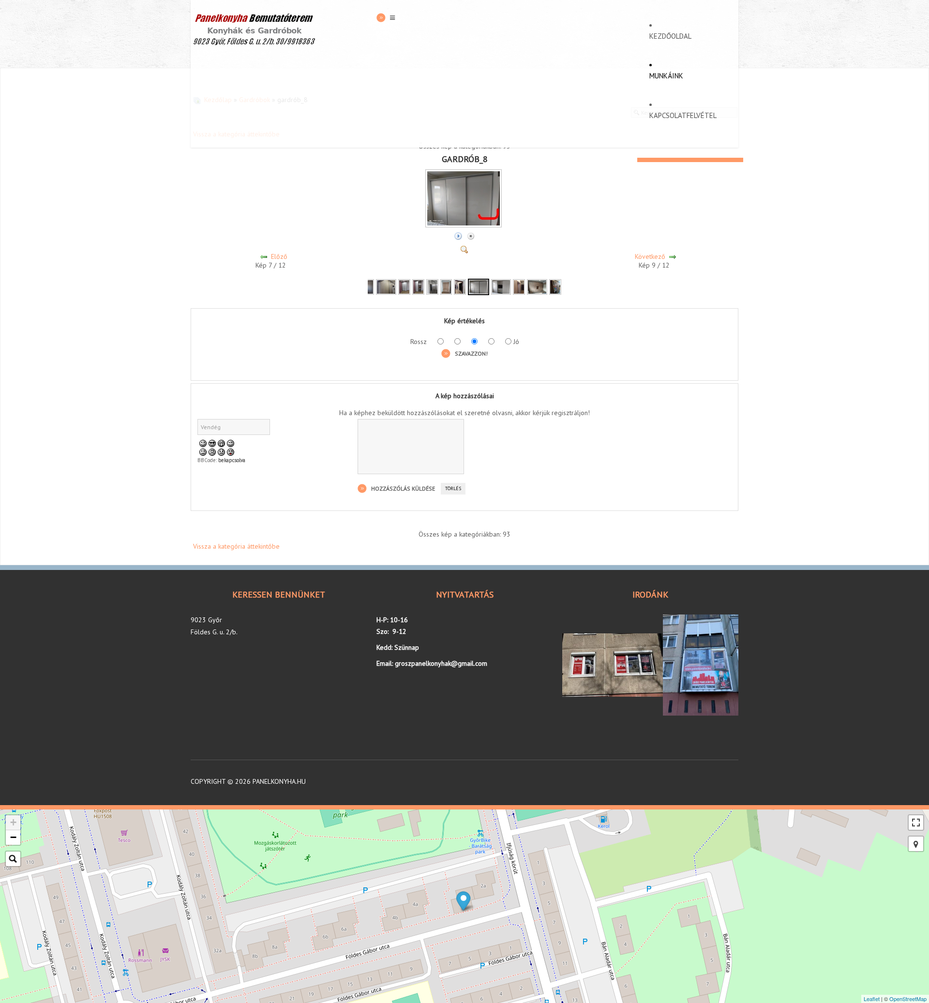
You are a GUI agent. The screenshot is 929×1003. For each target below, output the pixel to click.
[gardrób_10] (519, 286)
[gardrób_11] (537, 286)
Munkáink (666, 75)
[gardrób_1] (368, 286)
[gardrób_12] (555, 286)
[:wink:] (230, 442)
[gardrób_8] (464, 225)
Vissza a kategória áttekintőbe (236, 546)
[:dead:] (230, 451)
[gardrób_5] (432, 286)
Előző (279, 256)
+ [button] (13, 822)
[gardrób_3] (404, 286)
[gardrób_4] (418, 286)
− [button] (13, 837)
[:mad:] (212, 451)
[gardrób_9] (501, 286)
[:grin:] (221, 442)
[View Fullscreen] (916, 822)
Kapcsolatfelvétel (683, 115)
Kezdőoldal (670, 36)
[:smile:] (203, 442)
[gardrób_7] (460, 286)
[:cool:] (212, 442)
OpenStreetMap (908, 999)
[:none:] (203, 451)
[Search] (13, 859)
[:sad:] (221, 451)
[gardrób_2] (386, 286)
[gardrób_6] (446, 286)
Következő (650, 256)
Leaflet (872, 999)
